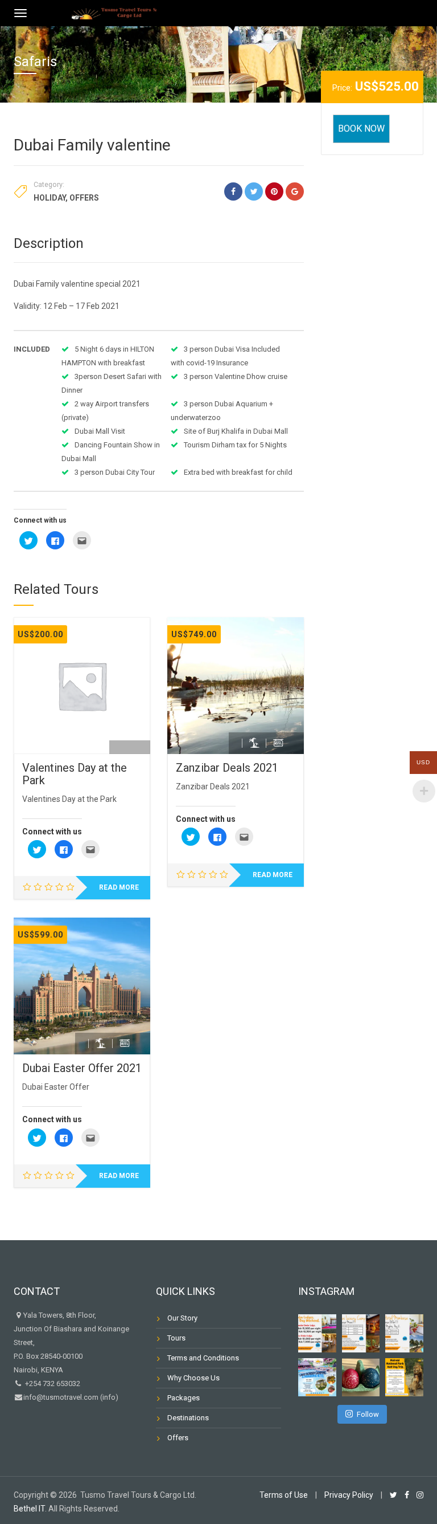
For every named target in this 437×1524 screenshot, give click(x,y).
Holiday (49, 197)
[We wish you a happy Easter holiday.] (361, 1377)
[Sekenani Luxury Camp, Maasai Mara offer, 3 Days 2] (361, 1333)
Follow (368, 1414)
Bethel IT (29, 1508)
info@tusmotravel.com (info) (70, 1397)
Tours (176, 1338)
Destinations (188, 1417)
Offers (84, 197)
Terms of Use (283, 1494)
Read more (119, 887)
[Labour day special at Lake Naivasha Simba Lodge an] (317, 1333)
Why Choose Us (193, 1378)
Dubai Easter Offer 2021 (82, 1068)
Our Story (182, 1318)
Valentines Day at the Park (74, 774)
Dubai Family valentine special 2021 (77, 283)
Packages (183, 1397)
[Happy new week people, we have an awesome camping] (317, 1377)
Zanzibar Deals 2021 (227, 768)
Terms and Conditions (203, 1358)
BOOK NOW (361, 128)
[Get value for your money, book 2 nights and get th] (404, 1333)
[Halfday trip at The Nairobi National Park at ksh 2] (404, 1377)
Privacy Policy (348, 1494)
